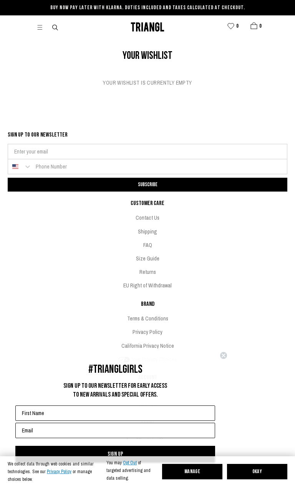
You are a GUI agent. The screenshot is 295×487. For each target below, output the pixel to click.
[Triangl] (147, 27)
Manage (192, 472)
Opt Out (130, 463)
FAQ (147, 245)
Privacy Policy (59, 472)
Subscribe (147, 184)
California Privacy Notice (147, 345)
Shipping (147, 231)
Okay (257, 472)
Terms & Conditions (147, 318)
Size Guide (147, 258)
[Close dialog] (223, 355)
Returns (147, 272)
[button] (254, 26)
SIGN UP (115, 454)
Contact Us (147, 217)
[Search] (55, 27)
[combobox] (20, 166)
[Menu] (43, 27)
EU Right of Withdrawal (147, 285)
